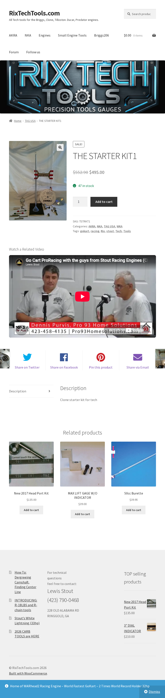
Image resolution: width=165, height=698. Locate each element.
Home (17, 121)
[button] (60, 147)
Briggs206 (101, 35)
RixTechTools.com (34, 13)
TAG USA (30, 121)
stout (110, 231)
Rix (103, 231)
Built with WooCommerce (28, 673)
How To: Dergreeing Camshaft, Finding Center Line (25, 582)
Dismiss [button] (154, 691)
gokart (84, 231)
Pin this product (101, 367)
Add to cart (104, 201)
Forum (14, 52)
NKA (28, 35)
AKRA (13, 35)
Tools (127, 231)
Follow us (33, 52)
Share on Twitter (27, 367)
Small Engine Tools (72, 35)
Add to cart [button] (31, 510)
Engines (44, 35)
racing (95, 231)
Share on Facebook (64, 367)
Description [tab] (17, 391)
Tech (118, 231)
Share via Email (138, 367)
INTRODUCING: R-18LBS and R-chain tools (26, 605)
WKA (119, 226)
